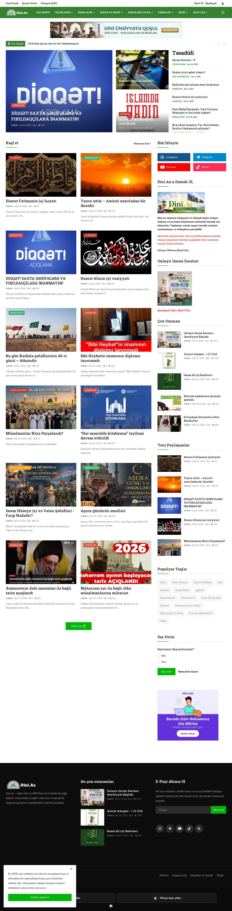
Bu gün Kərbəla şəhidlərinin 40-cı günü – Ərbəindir (36, 358)
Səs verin (166, 671)
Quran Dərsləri (167, 597)
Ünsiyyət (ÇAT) (49, 3)
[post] (59, 91)
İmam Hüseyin (179, 582)
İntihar (163, 621)
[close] (71, 869)
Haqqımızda (179, 875)
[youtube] (179, 828)
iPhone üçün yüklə (170, 898)
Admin (14, 125)
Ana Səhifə (43, 12)
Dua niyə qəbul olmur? (200, 613)
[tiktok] (189, 828)
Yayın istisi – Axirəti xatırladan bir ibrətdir (113, 203)
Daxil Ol (198, 3)
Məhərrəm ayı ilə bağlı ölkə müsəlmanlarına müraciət (106, 590)
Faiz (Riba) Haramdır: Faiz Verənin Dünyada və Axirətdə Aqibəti (195, 110)
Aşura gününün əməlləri (103, 510)
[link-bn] (116, 30)
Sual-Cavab (12, 3)
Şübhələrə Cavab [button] (139, 12)
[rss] (199, 828)
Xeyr (164, 661)
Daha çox (199, 12)
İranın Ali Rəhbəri (203, 582)
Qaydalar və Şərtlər (201, 875)
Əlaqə (220, 875)
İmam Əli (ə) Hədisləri (198, 375)
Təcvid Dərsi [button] (62, 12)
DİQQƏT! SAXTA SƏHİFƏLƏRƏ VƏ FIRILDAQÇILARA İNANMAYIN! (36, 280)
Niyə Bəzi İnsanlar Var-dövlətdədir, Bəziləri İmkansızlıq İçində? (195, 126)
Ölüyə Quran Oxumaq (171, 613)
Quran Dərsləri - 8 (183, 60)
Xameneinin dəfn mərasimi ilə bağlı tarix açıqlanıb (38, 590)
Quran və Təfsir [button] (110, 12)
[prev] (218, 43)
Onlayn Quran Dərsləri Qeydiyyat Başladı (199, 334)
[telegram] (169, 828)
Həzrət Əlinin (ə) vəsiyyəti (190, 97)
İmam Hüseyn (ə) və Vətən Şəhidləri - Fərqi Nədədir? (40, 513)
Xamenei (164, 590)
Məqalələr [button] (85, 12)
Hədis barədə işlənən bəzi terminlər (195, 84)
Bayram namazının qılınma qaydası (202, 397)
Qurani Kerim (182, 590)
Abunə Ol (218, 809)
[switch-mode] (223, 3)
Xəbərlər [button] (164, 12)
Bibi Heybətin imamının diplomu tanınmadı (110, 358)
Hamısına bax (141, 143)
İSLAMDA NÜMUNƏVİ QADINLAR (136, 121)
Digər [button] (181, 12)
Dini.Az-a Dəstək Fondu (42, 43)
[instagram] (160, 828)
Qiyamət (164, 605)
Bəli (163, 655)
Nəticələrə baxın (188, 671)
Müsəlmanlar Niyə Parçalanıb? (34, 433)
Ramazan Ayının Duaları (188, 605)
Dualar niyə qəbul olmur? (188, 72)
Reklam (164, 875)
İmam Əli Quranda (211, 597)
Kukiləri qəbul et (40, 897)
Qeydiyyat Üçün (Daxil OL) (174, 310)
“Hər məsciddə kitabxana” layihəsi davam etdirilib (112, 435)
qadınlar (200, 590)
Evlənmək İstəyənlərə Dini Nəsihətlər (201, 418)
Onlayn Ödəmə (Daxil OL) (173, 250)
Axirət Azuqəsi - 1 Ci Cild (200, 354)
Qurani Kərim (29, 3)
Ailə (220, 582)
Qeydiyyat (210, 3)
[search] (223, 12)
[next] (223, 43)
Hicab (163, 582)
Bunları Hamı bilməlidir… (137, 81)
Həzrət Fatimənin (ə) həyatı (31, 201)
